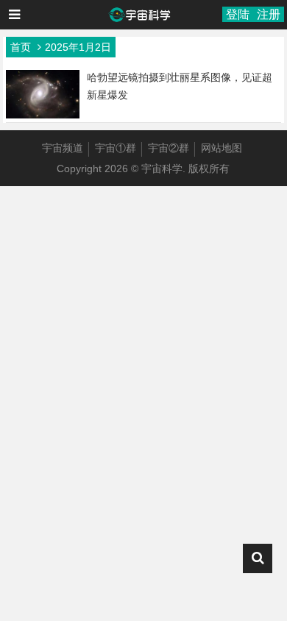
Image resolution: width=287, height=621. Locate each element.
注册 (268, 14)
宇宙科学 (162, 168)
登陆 (237, 14)
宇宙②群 (168, 148)
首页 (20, 47)
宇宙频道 (62, 148)
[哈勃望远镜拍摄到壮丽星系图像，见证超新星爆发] (42, 115)
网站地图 (221, 148)
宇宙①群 (115, 148)
